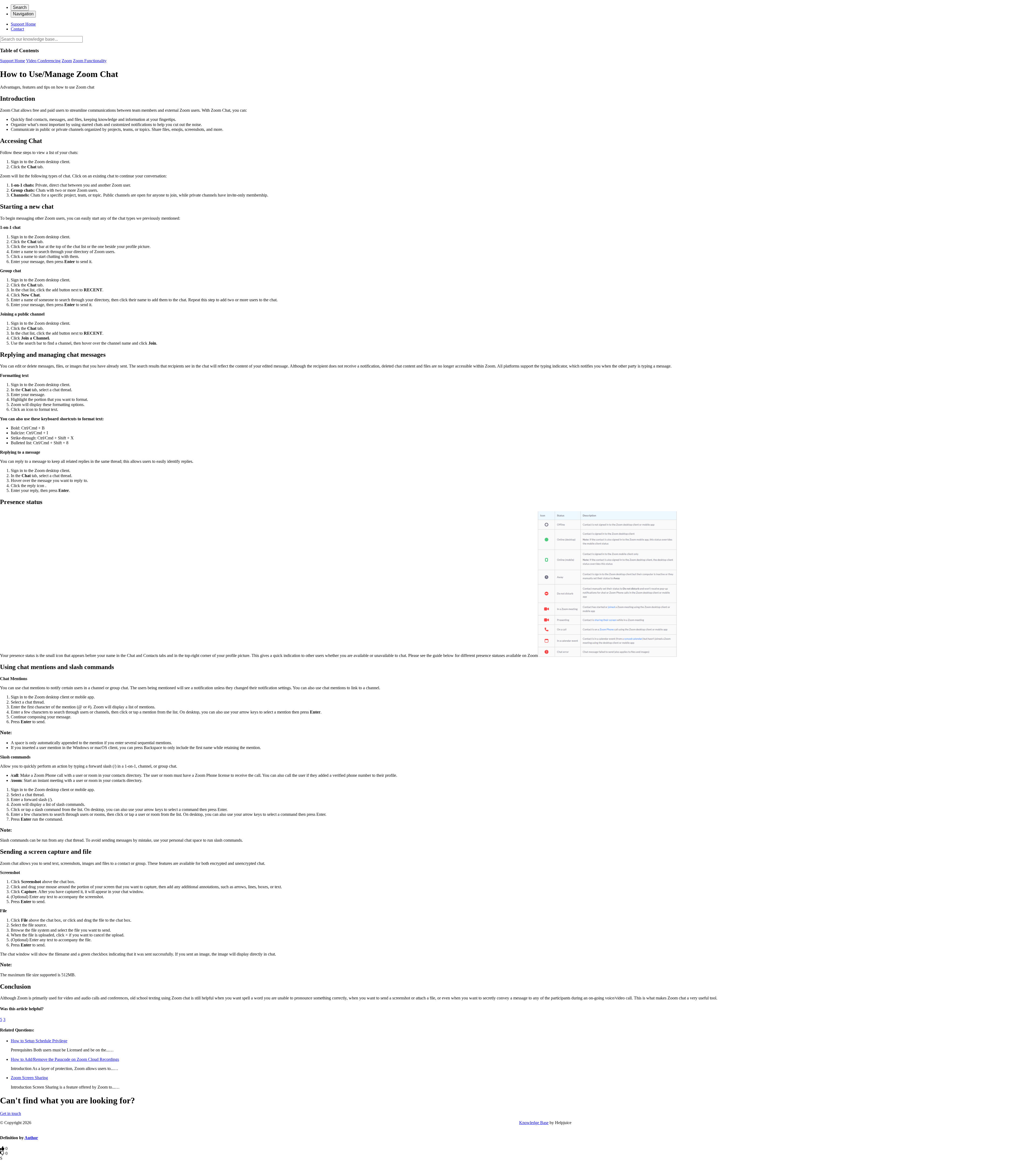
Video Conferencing (43, 60)
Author (31, 1137)
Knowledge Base (534, 1122)
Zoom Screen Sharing (29, 1077)
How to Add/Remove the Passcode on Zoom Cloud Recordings (65, 1059)
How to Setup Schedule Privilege (39, 1040)
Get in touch (10, 1113)
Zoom (67, 60)
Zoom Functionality (90, 60)
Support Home (23, 24)
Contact (17, 29)
